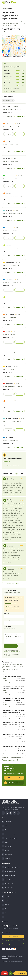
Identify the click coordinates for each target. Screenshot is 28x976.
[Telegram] (7, 813)
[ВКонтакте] (3, 813)
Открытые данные (10, 887)
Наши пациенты (9, 883)
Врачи (6, 825)
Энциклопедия (9, 879)
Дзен (18, 812)
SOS (5, 973)
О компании (8, 846)
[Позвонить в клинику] (11, 973)
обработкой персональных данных (12, 651)
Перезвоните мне (14, 944)
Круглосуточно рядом (11, 838)
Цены (6, 830)
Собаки (7, 896)
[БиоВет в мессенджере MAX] (10, 813)
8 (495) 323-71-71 (11, 29)
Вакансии (7, 858)
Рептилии (7, 913)
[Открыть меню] (24, 2)
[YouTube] (14, 813)
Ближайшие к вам (9, 100)
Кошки (6, 900)
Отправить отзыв (11, 646)
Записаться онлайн (15, 777)
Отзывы (7, 850)
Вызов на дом (8, 854)
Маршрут (9, 116)
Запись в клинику (14, 936)
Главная (4, 8)
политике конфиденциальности (10, 760)
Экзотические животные (11, 917)
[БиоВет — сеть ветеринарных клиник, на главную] (9, 2)
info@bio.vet (6, 461)
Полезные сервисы (10, 875)
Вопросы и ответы (10, 871)
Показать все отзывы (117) (11, 583)
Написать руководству (14, 465)
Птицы (6, 908)
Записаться (19, 116)
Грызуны (7, 904)
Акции (6, 842)
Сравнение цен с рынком (11, 834)
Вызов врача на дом (14, 940)
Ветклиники (8, 821)
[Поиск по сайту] (20, 2)
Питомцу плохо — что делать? (13, 867)
